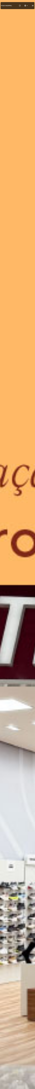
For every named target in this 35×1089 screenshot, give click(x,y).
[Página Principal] (6, 5)
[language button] (26, 6)
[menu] (32, 5)
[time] (19, 5)
